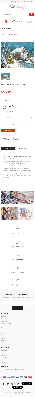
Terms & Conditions (6, 323)
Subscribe (17, 308)
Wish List (3, 360)
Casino (17, 398)
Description (8, 148)
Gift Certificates (5, 336)
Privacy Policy (4, 321)
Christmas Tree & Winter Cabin (15, 34)
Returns (3, 352)
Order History (4, 357)
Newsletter (4, 331)
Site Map (3, 343)
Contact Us (4, 350)
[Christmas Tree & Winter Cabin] (5, 76)
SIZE (5, 115)
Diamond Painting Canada (18, 392)
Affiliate (3, 338)
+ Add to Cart (8, 130)
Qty (2, 124)
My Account (4, 355)
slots (14, 398)
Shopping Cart (14, 1)
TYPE (5, 109)
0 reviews (4, 87)
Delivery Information (6, 319)
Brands (3, 333)
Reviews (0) (22, 148)
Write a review (12, 87)
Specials (3, 340)
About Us (3, 316)
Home (2, 34)
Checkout (22, 1)
